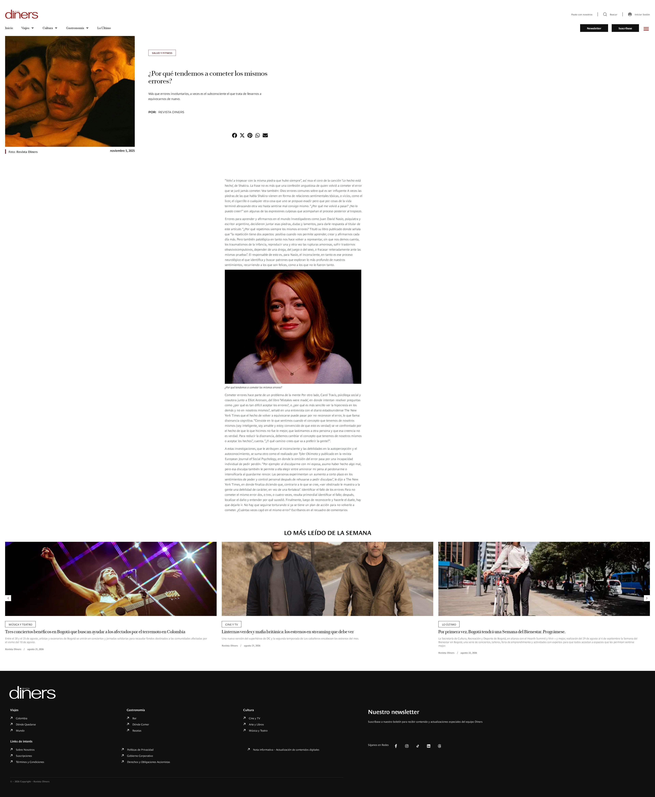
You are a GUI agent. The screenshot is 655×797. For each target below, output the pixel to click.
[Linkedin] (428, 746)
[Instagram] (407, 746)
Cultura (48, 28)
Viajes (25, 28)
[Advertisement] (418, 229)
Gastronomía (75, 28)
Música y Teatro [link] (453, 624)
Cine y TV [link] (15, 624)
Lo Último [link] (232, 624)
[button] (234, 135)
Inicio (9, 28)
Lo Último (104, 28)
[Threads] (439, 746)
